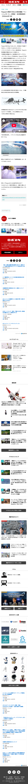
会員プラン (20, 608)
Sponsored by (18, 333)
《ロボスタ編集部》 (23, 205)
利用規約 (23, 777)
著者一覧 (5, 777)
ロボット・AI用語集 (17, 5)
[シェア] (14, 19)
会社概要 (10, 777)
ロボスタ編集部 (12, 218)
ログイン (20, 252)
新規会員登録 (7, 252)
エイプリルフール (6, 210)
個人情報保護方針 (10, 778)
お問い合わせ (16, 777)
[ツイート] (11, 19)
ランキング (8, 5)
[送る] (17, 19)
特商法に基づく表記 (19, 778)
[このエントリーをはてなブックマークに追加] (20, 19)
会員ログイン (7, 608)
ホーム (3, 5)
